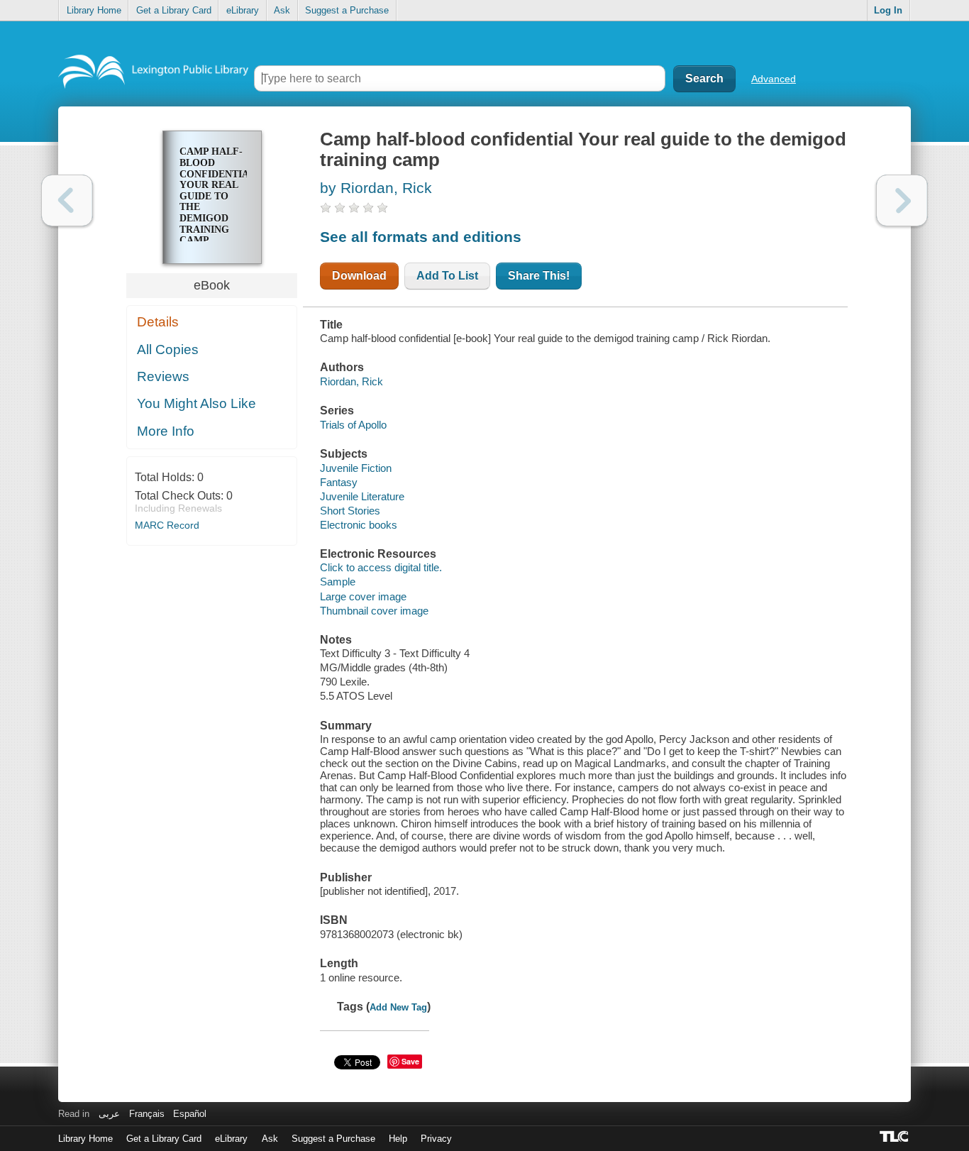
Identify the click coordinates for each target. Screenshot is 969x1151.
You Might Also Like (196, 403)
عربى (109, 1113)
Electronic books (358, 525)
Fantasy (339, 482)
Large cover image (363, 596)
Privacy (436, 1138)
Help (398, 1138)
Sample (337, 582)
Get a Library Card (173, 10)
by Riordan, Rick (376, 188)
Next (902, 200)
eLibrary (242, 10)
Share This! (539, 276)
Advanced (773, 78)
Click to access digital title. (381, 567)
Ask (282, 10)
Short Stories (350, 511)
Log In (888, 10)
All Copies (168, 349)
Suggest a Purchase (347, 10)
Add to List (447, 276)
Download (359, 276)
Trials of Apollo (353, 425)
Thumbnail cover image (374, 611)
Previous (67, 200)
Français (147, 1113)
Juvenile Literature (362, 496)
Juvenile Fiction (356, 468)
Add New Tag (398, 1007)
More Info (165, 431)
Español (189, 1113)
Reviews (163, 376)
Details (158, 321)
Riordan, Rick (351, 381)
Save (410, 1061)
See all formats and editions (420, 236)
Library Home (94, 10)
